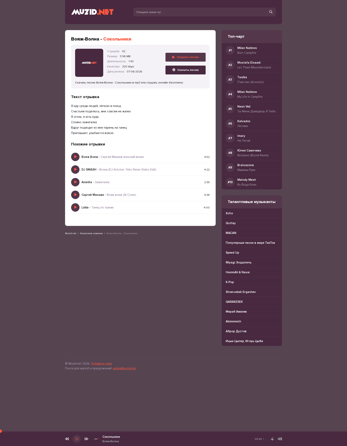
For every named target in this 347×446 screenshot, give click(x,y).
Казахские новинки (91, 233)
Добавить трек (101, 363)
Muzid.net (70, 233)
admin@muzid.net (124, 368)
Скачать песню (188, 70)
